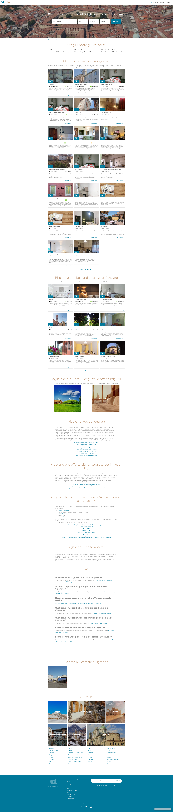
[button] (81, 807)
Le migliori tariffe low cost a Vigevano (86, 455)
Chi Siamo (70, 782)
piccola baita (78, 327)
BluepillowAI (70, 798)
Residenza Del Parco (80, 141)
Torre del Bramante (63, 517)
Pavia (108, 764)
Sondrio (90, 761)
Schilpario (90, 759)
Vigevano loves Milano (106, 299)
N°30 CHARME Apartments (56, 198)
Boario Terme (111, 748)
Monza (70, 748)
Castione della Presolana (75, 752)
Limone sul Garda (54, 750)
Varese (51, 757)
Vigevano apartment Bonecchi (57, 169)
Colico (51, 766)
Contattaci (70, 796)
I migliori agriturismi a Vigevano (86, 451)
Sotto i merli (78, 112)
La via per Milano (105, 327)
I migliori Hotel (86, 530)
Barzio (70, 764)
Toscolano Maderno (93, 764)
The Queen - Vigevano (106, 141)
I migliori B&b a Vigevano (86, 446)
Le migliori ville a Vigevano (86, 453)
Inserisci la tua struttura (73, 779)
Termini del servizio (72, 786)
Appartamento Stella (54, 226)
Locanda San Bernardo (81, 84)
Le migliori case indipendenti (86, 532)
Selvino (70, 750)
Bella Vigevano (79, 169)
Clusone (90, 755)
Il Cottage (51, 299)
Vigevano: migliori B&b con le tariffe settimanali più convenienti (86, 488)
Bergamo (51, 755)
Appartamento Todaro (80, 255)
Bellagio (51, 759)
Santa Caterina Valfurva (75, 757)
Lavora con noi (71, 794)
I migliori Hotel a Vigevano (86, 448)
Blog (68, 792)
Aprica (51, 764)
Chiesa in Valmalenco (74, 761)
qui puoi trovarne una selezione (103, 613)
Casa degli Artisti (79, 226)
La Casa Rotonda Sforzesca (108, 356)
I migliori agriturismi (86, 534)
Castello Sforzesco (63, 510)
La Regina (103, 198)
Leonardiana (61, 513)
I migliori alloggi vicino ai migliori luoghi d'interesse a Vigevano (86, 525)
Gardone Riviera (111, 752)
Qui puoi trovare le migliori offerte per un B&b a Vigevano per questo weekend (78, 603)
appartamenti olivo (54, 255)
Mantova (51, 752)
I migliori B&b (86, 528)
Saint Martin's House (106, 112)
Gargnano (110, 757)
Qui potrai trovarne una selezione (97, 623)
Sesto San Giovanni (73, 759)
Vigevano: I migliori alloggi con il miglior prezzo (86, 484)
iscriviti (118, 780)
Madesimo (91, 752)
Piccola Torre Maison (80, 299)
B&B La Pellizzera (79, 356)
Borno (108, 755)
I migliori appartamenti (86, 526)
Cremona (71, 766)
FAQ (68, 788)
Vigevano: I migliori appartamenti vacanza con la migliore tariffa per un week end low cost (86, 486)
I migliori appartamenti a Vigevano (86, 444)
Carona (90, 757)
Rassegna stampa (72, 790)
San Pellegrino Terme (74, 755)
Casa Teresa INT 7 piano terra (82, 198)
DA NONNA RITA (105, 226)
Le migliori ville (86, 536)
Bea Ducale (52, 327)
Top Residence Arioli (54, 356)
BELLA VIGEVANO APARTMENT (109, 84)
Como (108, 750)
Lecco (89, 750)
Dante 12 (51, 141)
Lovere (109, 761)
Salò (50, 761)
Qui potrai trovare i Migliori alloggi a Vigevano (86, 442)
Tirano (89, 748)
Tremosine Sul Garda (113, 759)
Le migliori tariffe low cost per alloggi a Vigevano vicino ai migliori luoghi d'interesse (86, 537)
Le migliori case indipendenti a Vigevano (86, 449)
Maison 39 (51, 84)
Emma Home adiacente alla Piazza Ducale (111, 169)
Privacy (69, 784)
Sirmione (51, 748)
